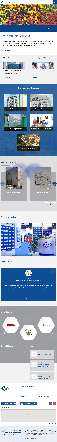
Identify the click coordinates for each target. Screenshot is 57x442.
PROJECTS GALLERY (44, 396)
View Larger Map (52, 423)
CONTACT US (4, 393)
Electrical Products (25, 391)
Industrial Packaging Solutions (45, 389)
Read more (7, 50)
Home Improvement (25, 392)
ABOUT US (23, 396)
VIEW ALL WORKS (50, 204)
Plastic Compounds (43, 391)
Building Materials (24, 389)
